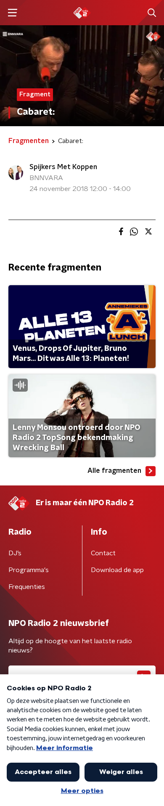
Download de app (117, 570)
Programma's (28, 570)
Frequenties (26, 586)
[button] (12, 13)
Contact (103, 553)
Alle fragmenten (114, 470)
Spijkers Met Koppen (63, 167)
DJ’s (14, 553)
